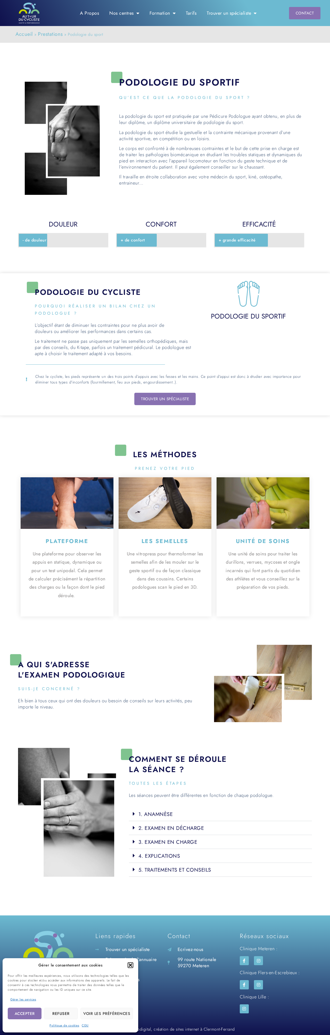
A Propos (89, 13)
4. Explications (159, 856)
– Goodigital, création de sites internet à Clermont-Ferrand (180, 1029)
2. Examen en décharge (171, 828)
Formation (160, 13)
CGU (85, 1025)
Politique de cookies (64, 1025)
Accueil (24, 34)
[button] (130, 965)
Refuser (61, 1013)
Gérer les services (23, 999)
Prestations (50, 34)
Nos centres (121, 13)
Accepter (25, 1013)
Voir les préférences (106, 1013)
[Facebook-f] (244, 960)
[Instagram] (258, 960)
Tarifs (191, 13)
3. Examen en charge (167, 842)
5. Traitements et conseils (174, 870)
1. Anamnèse (155, 814)
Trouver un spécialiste (229, 13)
